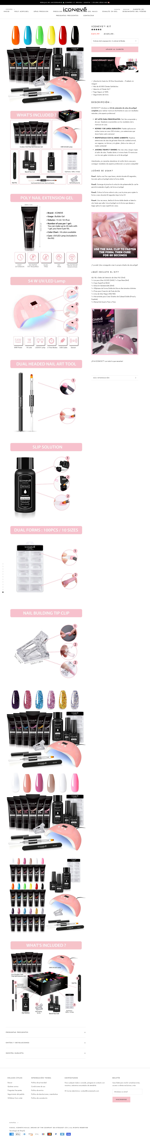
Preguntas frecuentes (67, 16)
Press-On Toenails (62, 11)
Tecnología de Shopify (17, 1130)
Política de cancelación (39, 1098)
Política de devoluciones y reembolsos (44, 1094)
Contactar (88, 16)
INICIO (6, 11)
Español (9, 9)
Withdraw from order (15, 1098)
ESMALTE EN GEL (110, 11)
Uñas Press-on (41, 11)
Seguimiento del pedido (134, 11)
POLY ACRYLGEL (22, 11)
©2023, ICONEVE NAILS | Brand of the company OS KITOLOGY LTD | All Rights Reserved (48, 1128)
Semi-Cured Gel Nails (87, 11)
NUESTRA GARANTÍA (15, 1053)
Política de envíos (37, 1090)
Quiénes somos (13, 1086)
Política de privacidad (39, 1082)
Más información (101, 378)
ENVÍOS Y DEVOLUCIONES (17, 1043)
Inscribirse (121, 1099)
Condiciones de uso (38, 1086)
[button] (96, 29)
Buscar (10, 1082)
